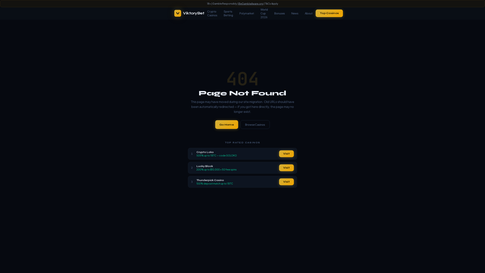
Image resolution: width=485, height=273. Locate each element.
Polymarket (246, 13)
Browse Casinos (255, 124)
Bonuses (279, 13)
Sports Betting (228, 13)
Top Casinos (329, 13)
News (294, 13)
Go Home (226, 124)
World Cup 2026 (264, 13)
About (309, 13)
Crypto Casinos (212, 13)
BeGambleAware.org (251, 3)
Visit (286, 153)
